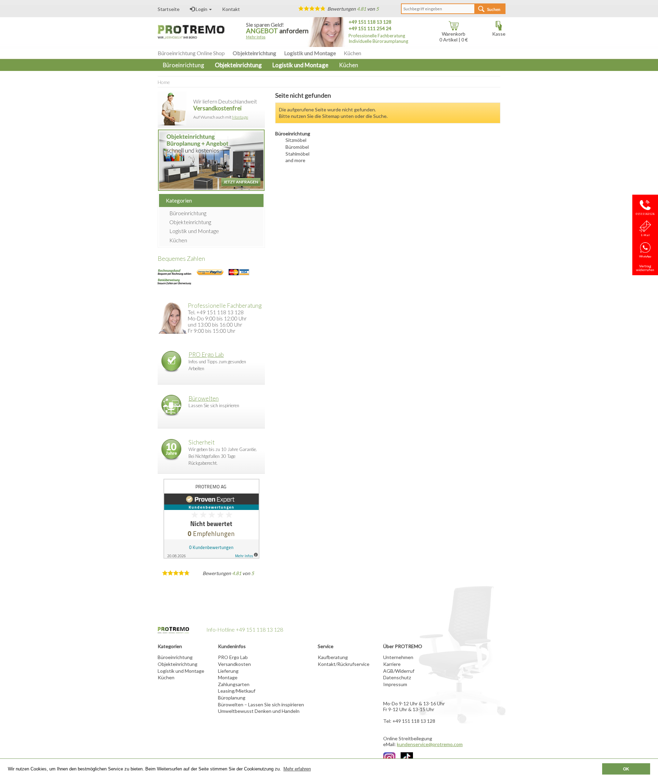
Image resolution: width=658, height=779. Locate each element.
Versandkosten (234, 664)
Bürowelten (203, 398)
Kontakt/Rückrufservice (343, 664)
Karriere (392, 664)
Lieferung (228, 671)
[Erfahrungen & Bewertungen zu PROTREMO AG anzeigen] (211, 519)
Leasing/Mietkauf (236, 691)
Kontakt (231, 9)
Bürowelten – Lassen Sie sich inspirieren (261, 704)
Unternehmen (398, 657)
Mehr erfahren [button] (297, 768)
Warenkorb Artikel (452, 36)
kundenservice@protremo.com (430, 744)
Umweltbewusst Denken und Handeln (259, 711)
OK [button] (626, 769)
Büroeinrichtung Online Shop (191, 53)
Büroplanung (231, 698)
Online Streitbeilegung (407, 738)
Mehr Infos (256, 37)
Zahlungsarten (233, 684)
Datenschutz (397, 677)
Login (201, 9)
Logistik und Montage (310, 53)
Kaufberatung (333, 657)
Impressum (395, 684)
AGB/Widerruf (398, 671)
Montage (240, 117)
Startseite (169, 9)
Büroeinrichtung (187, 213)
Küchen (352, 53)
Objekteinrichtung (254, 53)
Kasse (498, 34)
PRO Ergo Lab (206, 354)
